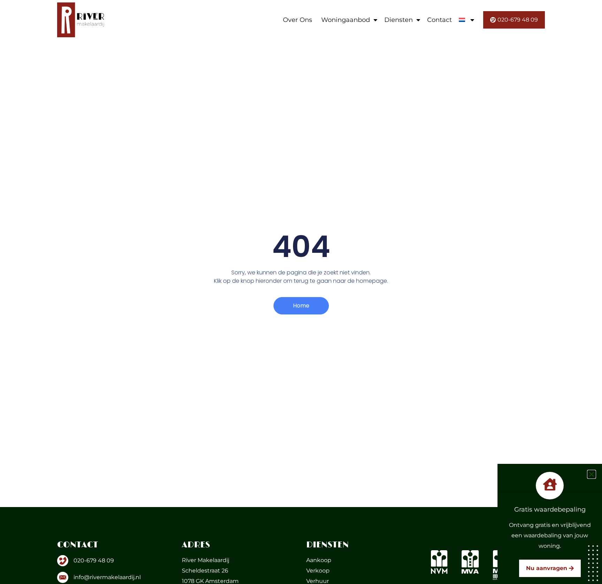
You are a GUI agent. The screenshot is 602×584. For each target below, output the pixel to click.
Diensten (398, 20)
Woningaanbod (345, 20)
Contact (439, 20)
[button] (591, 474)
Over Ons (297, 20)
